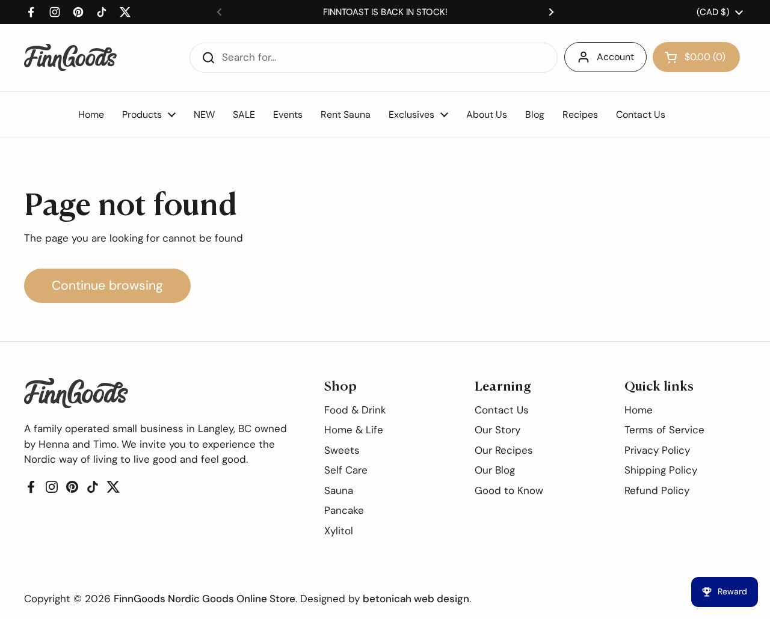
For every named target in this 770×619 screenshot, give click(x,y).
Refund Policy (656, 490)
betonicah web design (416, 598)
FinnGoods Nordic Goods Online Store (204, 598)
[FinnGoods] (70, 57)
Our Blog (495, 470)
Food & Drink (355, 409)
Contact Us (502, 409)
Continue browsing (107, 285)
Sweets (342, 450)
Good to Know (509, 490)
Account (615, 56)
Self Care (346, 470)
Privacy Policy (657, 450)
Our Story (497, 429)
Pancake (344, 510)
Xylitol (338, 530)
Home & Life (353, 429)
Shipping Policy (660, 470)
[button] (696, 57)
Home (638, 409)
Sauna (338, 490)
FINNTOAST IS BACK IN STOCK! (385, 12)
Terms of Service (664, 429)
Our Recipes (504, 450)
